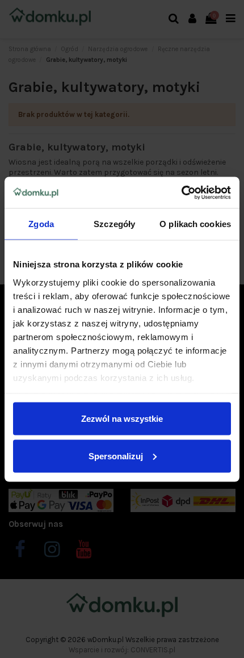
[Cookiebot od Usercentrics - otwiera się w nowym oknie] (181, 192)
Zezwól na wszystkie (122, 419)
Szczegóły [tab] (114, 224)
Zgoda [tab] (41, 224)
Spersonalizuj (116, 455)
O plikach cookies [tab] (195, 224)
